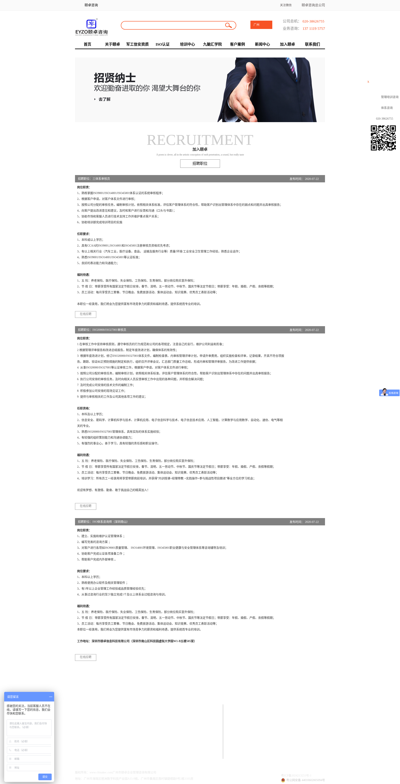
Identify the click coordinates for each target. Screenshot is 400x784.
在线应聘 (85, 314)
